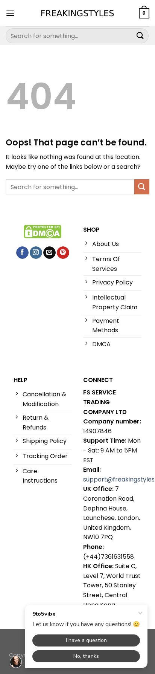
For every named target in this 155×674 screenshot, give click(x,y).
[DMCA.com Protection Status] (42, 231)
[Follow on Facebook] (22, 252)
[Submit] (140, 35)
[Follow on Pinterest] (63, 252)
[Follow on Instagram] (36, 252)
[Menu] (10, 13)
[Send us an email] (49, 252)
